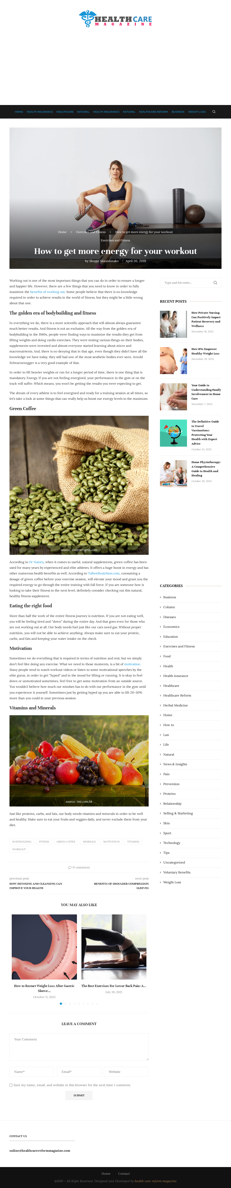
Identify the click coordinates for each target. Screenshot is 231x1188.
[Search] (214, 111)
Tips (166, 853)
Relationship (172, 804)
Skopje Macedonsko (104, 261)
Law (166, 735)
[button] (18, 959)
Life (166, 744)
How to (168, 725)
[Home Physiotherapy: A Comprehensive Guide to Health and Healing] (173, 473)
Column (169, 607)
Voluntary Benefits (176, 872)
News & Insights (175, 764)
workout (19, 849)
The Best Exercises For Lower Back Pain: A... (113, 986)
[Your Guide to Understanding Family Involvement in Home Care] (173, 396)
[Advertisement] (115, 62)
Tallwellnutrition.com (104, 573)
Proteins (169, 794)
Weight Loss (197, 111)
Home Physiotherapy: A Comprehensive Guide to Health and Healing (206, 468)
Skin (166, 823)
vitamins (133, 841)
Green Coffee (66, 841)
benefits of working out (47, 292)
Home (19, 111)
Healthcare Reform (153, 111)
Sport (167, 833)
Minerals (89, 841)
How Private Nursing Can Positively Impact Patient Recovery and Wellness (206, 319)
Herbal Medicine (175, 705)
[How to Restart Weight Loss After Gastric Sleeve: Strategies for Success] (44, 947)
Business (178, 111)
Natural (83, 111)
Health (168, 666)
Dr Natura (36, 562)
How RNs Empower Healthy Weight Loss (205, 351)
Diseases (169, 617)
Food (167, 656)
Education (170, 637)
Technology (171, 843)
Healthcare (65, 111)
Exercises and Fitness (91, 232)
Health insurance (40, 111)
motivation (132, 664)
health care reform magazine (156, 1181)
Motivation (111, 841)
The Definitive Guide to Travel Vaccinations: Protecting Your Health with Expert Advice (205, 433)
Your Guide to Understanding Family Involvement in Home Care (206, 392)
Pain (166, 774)
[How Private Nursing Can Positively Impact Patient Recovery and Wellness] (173, 324)
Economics (171, 627)
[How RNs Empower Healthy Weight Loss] (173, 360)
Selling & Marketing (178, 813)
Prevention (171, 784)
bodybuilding (21, 841)
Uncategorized (174, 862)
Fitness (44, 841)
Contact (124, 1174)
